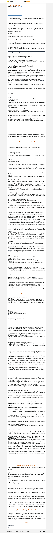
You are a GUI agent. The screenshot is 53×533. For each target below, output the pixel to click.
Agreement (20, 46)
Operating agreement (9, 531)
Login (8, 1)
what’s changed (20, 6)
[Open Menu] (45, 1)
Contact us (27, 531)
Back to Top (9, 314)
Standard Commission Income (11, 523)
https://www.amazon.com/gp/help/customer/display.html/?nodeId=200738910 (21, 52)
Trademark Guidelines (32, 356)
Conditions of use (22, 531)
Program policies (16, 531)
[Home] (26, 1)
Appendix (9, 66)
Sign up (12, 1)
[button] (43, 1)
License (35, 277)
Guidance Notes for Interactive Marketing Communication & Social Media (36, 499)
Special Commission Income (11, 525)
